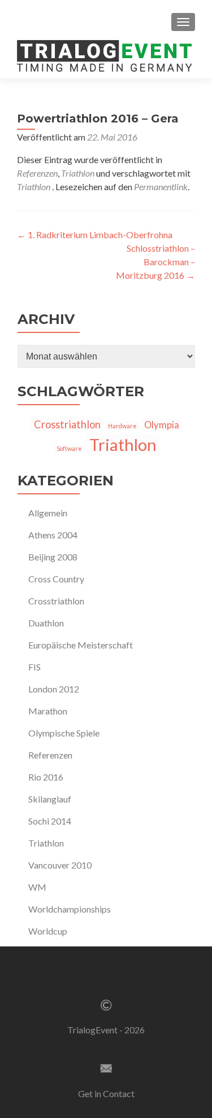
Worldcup (47, 931)
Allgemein (47, 512)
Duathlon (46, 622)
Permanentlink (161, 186)
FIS (34, 666)
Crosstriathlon (67, 424)
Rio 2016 (45, 776)
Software (69, 448)
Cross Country (56, 578)
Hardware (122, 425)
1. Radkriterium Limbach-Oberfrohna (94, 234)
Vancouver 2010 (60, 865)
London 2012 (53, 688)
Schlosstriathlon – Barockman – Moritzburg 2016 (155, 261)
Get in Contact (106, 1093)
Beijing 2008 (52, 556)
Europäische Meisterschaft (80, 644)
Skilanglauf (49, 798)
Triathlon (77, 173)
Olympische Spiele (63, 732)
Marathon (47, 710)
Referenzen (37, 173)
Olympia (161, 425)
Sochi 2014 (49, 821)
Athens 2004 (52, 534)
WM (37, 887)
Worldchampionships (69, 909)
